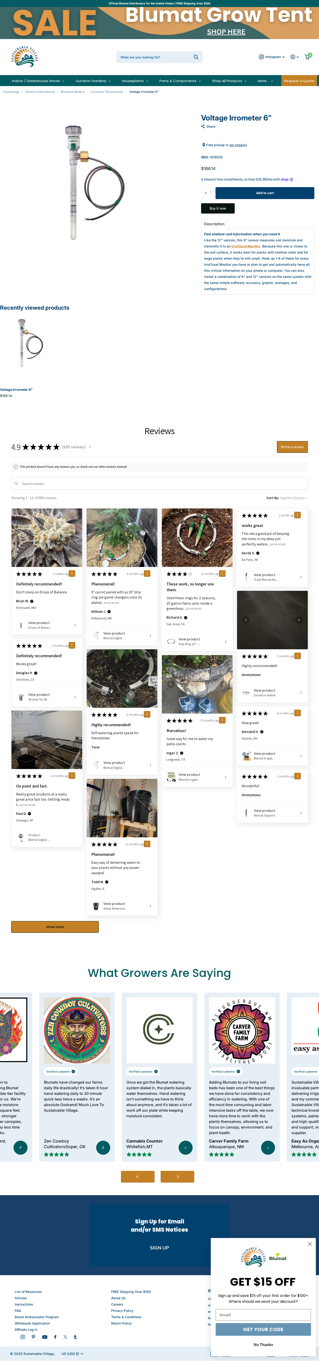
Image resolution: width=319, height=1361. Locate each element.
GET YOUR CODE (262, 1329)
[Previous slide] (138, 1177)
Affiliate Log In (26, 1330)
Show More (111, 602)
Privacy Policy (122, 1311)
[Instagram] (23, 1337)
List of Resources (28, 1292)
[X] (65, 1337)
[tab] (214, 224)
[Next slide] (177, 1177)
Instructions (24, 1304)
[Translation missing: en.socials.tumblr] (75, 1337)
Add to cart (265, 193)
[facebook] (55, 1337)
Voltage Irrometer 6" (16, 390)
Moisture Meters (73, 92)
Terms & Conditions (126, 1317)
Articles (21, 1298)
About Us (118, 1298)
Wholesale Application (32, 1323)
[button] (212, 189)
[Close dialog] (308, 1244)
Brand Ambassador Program (37, 1317)
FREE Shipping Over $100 (131, 1292)
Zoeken (196, 57)
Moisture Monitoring (40, 92)
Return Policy (121, 1323)
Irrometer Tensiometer (107, 92)
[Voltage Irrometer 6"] (30, 347)
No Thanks (262, 1345)
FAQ (18, 1311)
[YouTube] (44, 1337)
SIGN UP (159, 1248)
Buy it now (218, 208)
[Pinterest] (33, 1337)
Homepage (11, 92)
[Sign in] (294, 57)
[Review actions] (72, 573)
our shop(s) (238, 145)
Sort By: (272, 497)
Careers (117, 1304)
